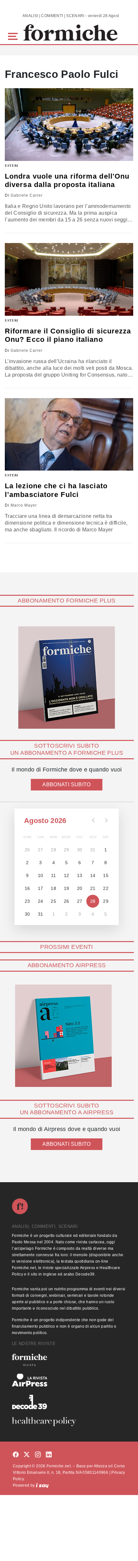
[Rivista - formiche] (69, 1360)
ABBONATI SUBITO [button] (66, 784)
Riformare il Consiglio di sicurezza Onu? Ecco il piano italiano (68, 335)
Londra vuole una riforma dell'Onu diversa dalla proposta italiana (67, 180)
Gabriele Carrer (27, 195)
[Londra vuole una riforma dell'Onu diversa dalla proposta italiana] (69, 124)
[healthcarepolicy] (69, 1421)
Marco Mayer (24, 505)
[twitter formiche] (26, 1455)
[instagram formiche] (37, 1455)
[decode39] (69, 1401)
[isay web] (42, 1485)
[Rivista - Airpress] (69, 1380)
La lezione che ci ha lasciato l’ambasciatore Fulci (56, 490)
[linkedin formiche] (48, 1455)
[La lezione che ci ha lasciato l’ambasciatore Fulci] (69, 434)
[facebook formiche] (15, 1455)
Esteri (11, 165)
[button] (13, 36)
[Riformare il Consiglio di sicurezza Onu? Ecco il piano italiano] (69, 279)
